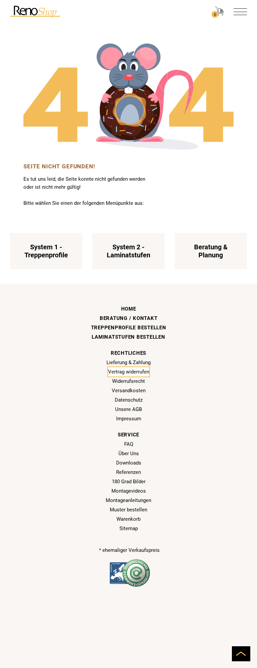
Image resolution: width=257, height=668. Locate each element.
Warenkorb (128, 519)
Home (128, 309)
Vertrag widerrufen (128, 372)
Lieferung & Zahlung (128, 362)
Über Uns (128, 453)
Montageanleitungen (128, 500)
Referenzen (128, 472)
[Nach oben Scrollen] (241, 653)
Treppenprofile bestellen (128, 328)
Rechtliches (128, 353)
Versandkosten (129, 391)
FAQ (128, 444)
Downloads (128, 463)
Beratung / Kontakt (129, 318)
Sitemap (128, 528)
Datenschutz (129, 400)
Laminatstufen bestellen (128, 337)
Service (128, 435)
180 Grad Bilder (129, 482)
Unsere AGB (128, 409)
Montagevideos (128, 491)
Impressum (128, 419)
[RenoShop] (35, 11)
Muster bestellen (128, 510)
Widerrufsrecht (128, 381)
